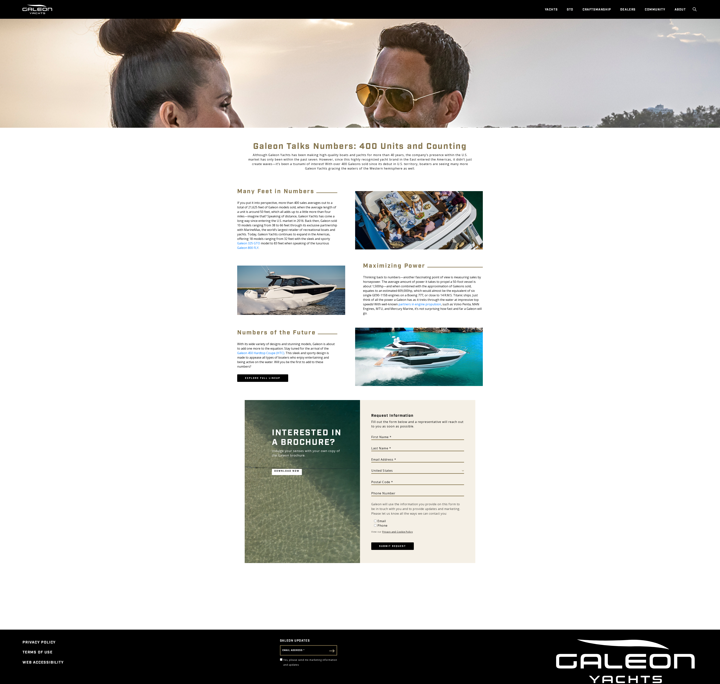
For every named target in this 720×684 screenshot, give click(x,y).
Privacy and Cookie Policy (397, 531)
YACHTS (551, 10)
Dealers (628, 10)
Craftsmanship (597, 10)
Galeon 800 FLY (248, 248)
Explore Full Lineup (262, 378)
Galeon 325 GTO (248, 243)
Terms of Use (37, 652)
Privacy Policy (39, 642)
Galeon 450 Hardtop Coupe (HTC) (260, 353)
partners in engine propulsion (419, 304)
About (680, 10)
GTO (570, 10)
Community (655, 10)
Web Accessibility (43, 662)
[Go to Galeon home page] (37, 9)
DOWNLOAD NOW (286, 471)
